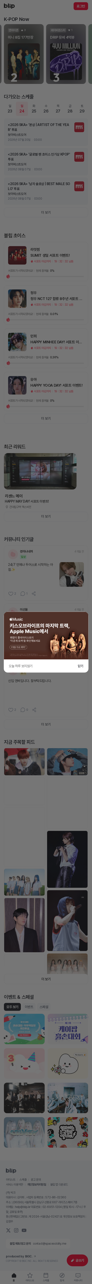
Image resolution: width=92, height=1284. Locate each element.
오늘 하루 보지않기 (21, 666)
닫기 (80, 666)
